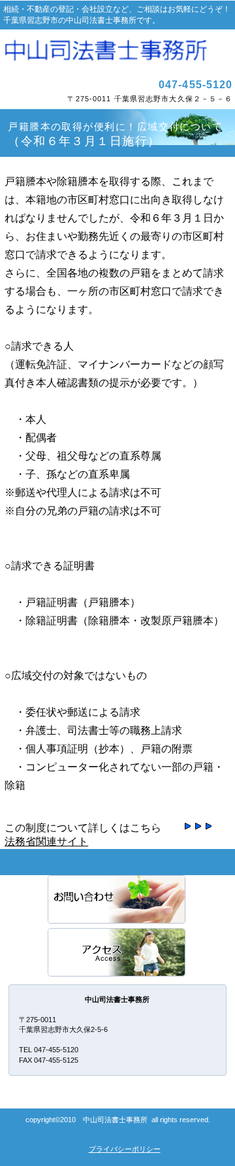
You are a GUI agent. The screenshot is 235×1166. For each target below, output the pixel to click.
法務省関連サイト (46, 841)
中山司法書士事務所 (118, 51)
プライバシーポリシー (125, 1149)
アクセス (117, 953)
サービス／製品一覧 (117, 900)
